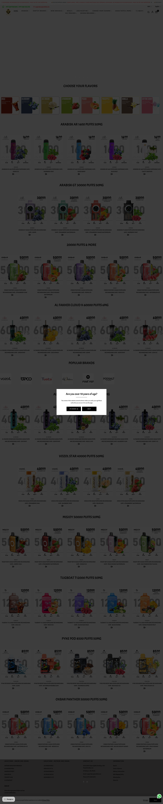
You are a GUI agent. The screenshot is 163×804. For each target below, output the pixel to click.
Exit (89, 409)
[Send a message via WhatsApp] (159, 796)
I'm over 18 (73, 409)
